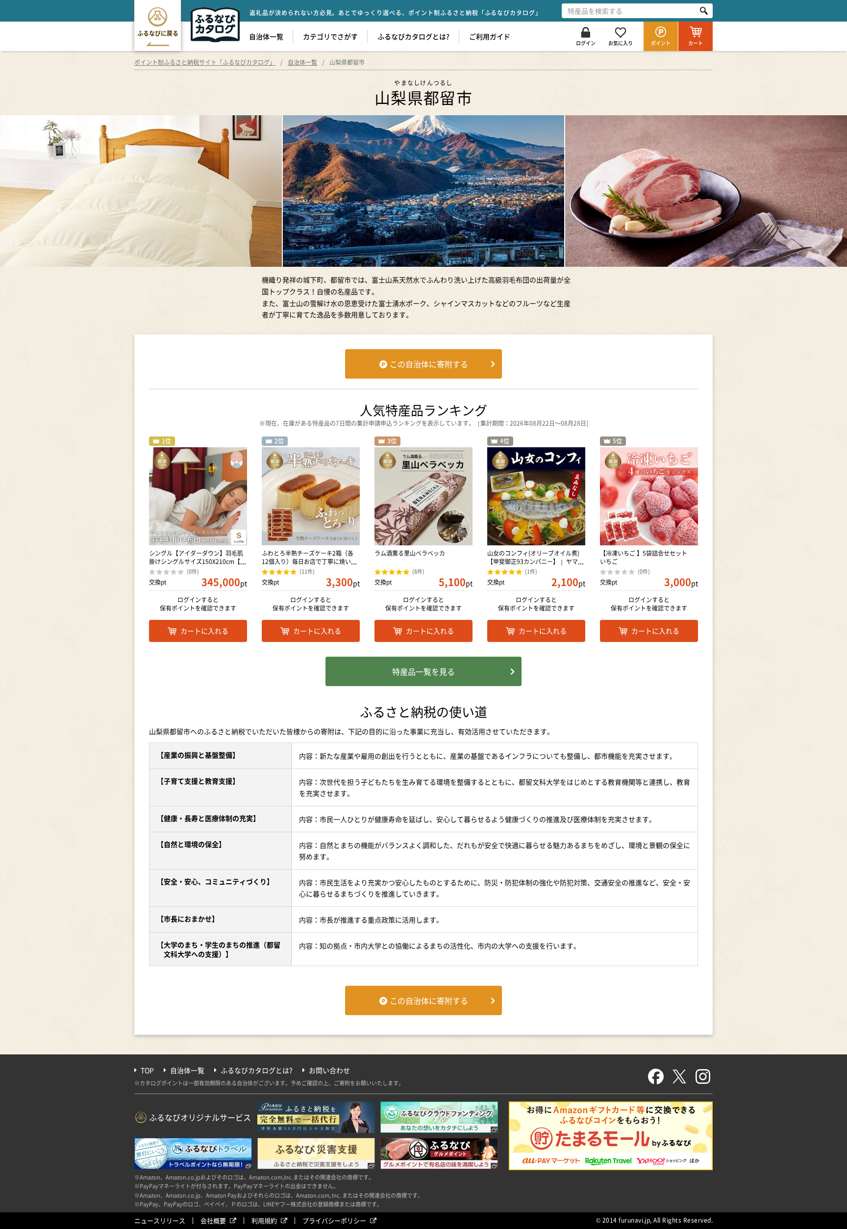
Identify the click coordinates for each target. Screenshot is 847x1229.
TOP (147, 1070)
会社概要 (213, 1220)
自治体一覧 (266, 36)
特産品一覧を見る (423, 671)
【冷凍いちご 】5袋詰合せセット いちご (646, 557)
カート (695, 43)
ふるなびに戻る (157, 33)
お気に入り (620, 43)
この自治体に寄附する (429, 364)
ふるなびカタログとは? (413, 36)
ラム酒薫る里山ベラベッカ (409, 553)
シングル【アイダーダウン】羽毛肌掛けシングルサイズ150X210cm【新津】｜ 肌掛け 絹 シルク (197, 561)
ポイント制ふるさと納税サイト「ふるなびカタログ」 (204, 62)
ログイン (586, 43)
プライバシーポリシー (334, 1220)
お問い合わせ (329, 1070)
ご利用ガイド (489, 36)
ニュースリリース (159, 1220)
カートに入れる (204, 631)
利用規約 (264, 1220)
